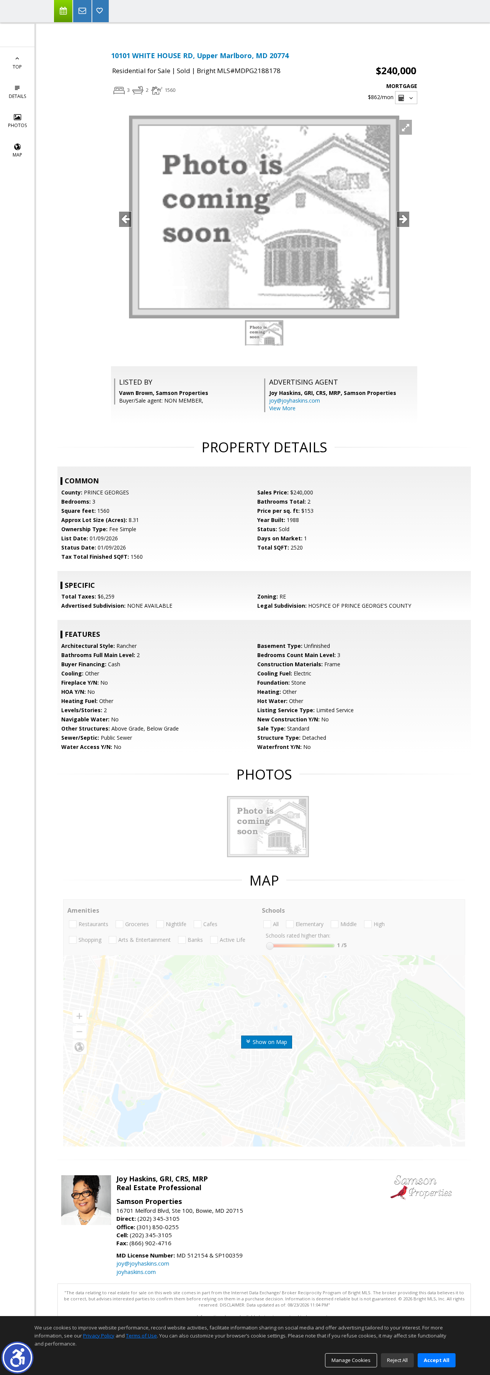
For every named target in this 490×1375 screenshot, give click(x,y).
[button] (17, 1357)
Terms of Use (141, 1335)
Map (17, 155)
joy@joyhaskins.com (294, 400)
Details (17, 96)
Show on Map (269, 1042)
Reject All (397, 1360)
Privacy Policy (98, 1335)
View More (282, 408)
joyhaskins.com (136, 1272)
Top (17, 67)
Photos (17, 125)
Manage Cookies (351, 1360)
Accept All (436, 1360)
